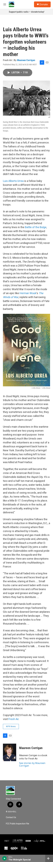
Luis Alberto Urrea (13, 180)
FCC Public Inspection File (17, 824)
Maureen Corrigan (26, 60)
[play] (4, 858)
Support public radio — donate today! (26, 12)
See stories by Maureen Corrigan (32, 764)
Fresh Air (13, 719)
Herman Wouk (28, 293)
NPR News (11, 726)
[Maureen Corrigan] (9, 752)
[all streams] (49, 858)
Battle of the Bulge (35, 227)
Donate (43, 4)
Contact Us (11, 817)
